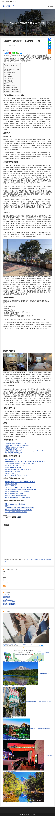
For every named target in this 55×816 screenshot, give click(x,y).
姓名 (4, 571)
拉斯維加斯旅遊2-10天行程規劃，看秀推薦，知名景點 (20, 482)
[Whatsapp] (13, 53)
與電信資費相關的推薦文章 (12, 91)
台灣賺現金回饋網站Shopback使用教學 (15, 443)
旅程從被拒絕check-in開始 (12, 69)
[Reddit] (49, 50)
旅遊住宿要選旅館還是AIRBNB (13, 467)
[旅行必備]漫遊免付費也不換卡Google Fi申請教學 (18, 510)
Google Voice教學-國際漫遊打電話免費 (16, 512)
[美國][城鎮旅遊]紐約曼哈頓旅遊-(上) (15, 493)
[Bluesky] (21, 53)
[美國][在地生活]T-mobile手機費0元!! (15, 504)
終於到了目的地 (9, 78)
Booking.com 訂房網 (7, 599)
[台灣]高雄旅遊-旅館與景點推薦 (13, 453)
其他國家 (13, 46)
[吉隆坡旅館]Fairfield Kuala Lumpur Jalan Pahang (19, 469)
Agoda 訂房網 (6, 594)
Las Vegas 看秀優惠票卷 (8, 600)
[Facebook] (5, 53)
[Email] (18, 53)
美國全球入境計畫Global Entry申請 (14, 447)
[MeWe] (49, 44)
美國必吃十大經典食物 (11, 484)
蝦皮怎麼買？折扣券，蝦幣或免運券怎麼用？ (17, 445)
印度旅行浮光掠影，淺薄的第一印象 (14, 465)
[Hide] (50, 55)
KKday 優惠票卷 (6, 597)
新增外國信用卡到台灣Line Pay (13, 449)
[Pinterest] (10, 53)
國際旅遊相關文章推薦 (11, 87)
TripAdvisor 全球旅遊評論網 (9, 601)
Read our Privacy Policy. (13, 582)
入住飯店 (7, 74)
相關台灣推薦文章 (10, 85)
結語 (6, 84)
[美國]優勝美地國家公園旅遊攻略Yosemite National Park (20, 489)
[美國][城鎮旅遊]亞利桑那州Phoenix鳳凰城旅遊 (17, 497)
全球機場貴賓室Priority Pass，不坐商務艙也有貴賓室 (19, 463)
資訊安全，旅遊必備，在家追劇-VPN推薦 (16, 475)
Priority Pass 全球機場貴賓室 (9, 604)
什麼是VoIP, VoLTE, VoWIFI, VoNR (14, 506)
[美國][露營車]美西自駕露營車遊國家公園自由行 (18, 487)
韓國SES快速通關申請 (11, 459)
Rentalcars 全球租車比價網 (9, 603)
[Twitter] (7, 53)
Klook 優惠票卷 (6, 596)
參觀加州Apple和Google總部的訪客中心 (16, 495)
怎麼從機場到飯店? (10, 72)
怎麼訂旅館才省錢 (10, 473)
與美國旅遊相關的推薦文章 (12, 89)
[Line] (15, 53)
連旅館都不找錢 (9, 82)
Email (4, 577)
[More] (49, 52)
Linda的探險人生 (8, 6)
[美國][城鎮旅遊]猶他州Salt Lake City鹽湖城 (17, 491)
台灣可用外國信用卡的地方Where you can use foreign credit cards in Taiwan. (26, 451)
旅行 (18, 46)
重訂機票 (7, 71)
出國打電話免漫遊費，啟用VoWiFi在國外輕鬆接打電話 (19, 508)
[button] (27, 257)
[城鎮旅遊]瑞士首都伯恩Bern (13, 471)
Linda (6, 46)
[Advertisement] (27, 340)
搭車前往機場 (8, 76)
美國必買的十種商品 (10, 485)
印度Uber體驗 (8, 80)
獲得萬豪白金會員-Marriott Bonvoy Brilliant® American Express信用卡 (25, 461)
